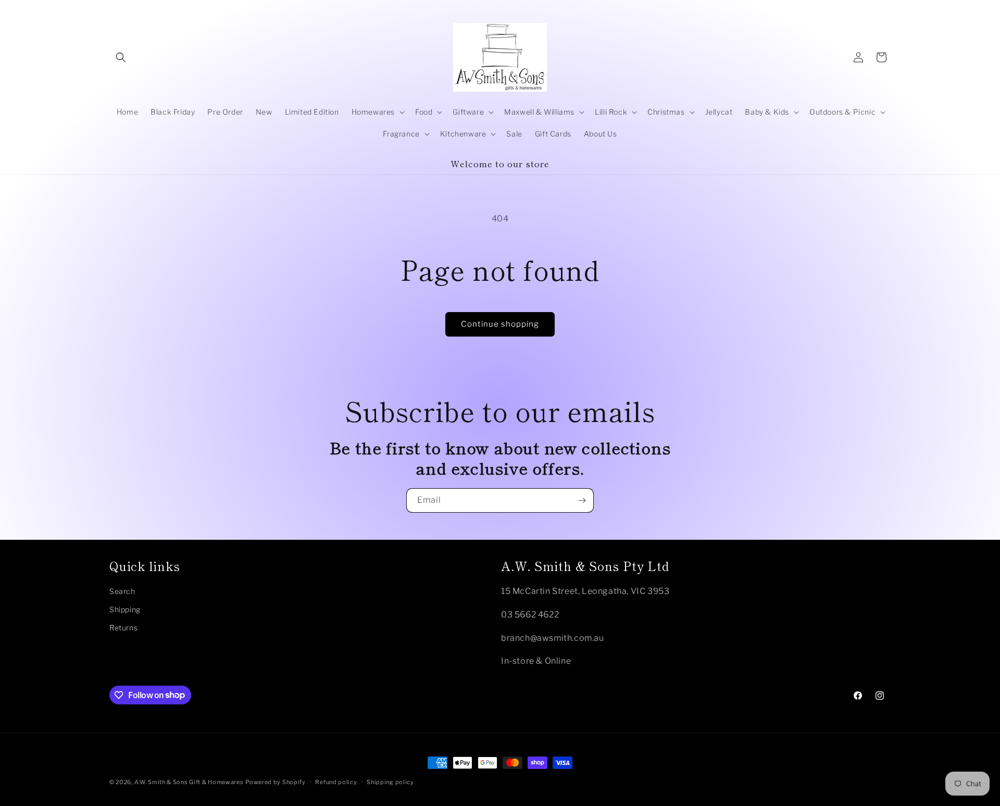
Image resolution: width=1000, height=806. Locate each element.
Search (122, 590)
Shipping (125, 609)
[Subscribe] (581, 500)
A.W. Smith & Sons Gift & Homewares (189, 782)
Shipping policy (390, 781)
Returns (123, 627)
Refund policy (336, 781)
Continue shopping (500, 324)
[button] (120, 57)
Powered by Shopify (275, 782)
